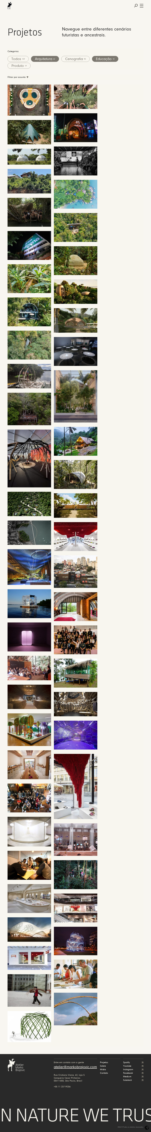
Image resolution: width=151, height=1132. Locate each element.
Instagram (128, 1069)
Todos (18, 59)
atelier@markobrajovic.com (75, 1067)
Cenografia (75, 59)
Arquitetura (45, 59)
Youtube (127, 1066)
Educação (105, 59)
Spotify (126, 1062)
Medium (127, 1076)
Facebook (128, 1073)
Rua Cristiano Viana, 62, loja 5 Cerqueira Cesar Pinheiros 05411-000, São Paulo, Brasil (69, 1078)
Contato (104, 1073)
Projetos (104, 1062)
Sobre (103, 1066)
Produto (19, 66)
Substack (127, 1080)
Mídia (103, 1069)
